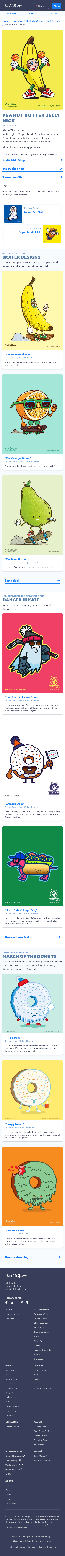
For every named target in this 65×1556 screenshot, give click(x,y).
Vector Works (40, 1327)
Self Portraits (53, 21)
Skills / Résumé (40, 1456)
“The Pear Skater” (16, 559)
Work (8, 1309)
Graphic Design (12, 1383)
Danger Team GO (17, 937)
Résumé (38, 1451)
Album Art (38, 1341)
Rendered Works (41, 1314)
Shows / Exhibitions (42, 1388)
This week (9, 1318)
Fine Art (38, 1365)
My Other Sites (13, 1451)
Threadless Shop (13, 177)
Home (5, 21)
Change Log (27, 1536)
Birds (36, 1383)
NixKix (8, 1474)
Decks (36, 1379)
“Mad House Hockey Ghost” (22, 697)
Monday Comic (40, 1426)
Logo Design (11, 1410)
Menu (57, 6)
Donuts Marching (17, 1257)
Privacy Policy (45, 1541)
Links (7, 1499)
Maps (36, 1336)
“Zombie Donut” (15, 1230)
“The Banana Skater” (18, 354)
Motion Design (12, 1406)
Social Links (31, 1541)
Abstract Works (41, 1374)
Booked (42, 5)
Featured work (12, 1314)
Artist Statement (41, 1370)
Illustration (11, 13)
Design (9, 1365)
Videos (8, 1490)
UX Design (10, 1370)
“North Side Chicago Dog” (21, 910)
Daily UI (9, 1392)
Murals (37, 1354)
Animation (11, 1422)
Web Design (10, 1397)
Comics (32, 13)
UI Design (9, 1374)
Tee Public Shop (13, 168)
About (54, 13)
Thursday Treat (40, 1440)
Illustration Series (34, 21)
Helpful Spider (40, 1435)
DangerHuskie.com (14, 1456)
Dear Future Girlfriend (43, 1431)
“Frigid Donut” (14, 1037)
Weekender (39, 1444)
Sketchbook (39, 1359)
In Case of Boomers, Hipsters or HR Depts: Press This (32, 1547)
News (7, 1485)
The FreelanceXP (12, 1465)
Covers (37, 1345)
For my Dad (10, 1503)
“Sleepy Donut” (14, 1124)
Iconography (11, 1388)
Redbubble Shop (13, 160)
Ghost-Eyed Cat (12, 1469)
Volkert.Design (11, 1460)
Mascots (9, 1415)
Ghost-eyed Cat (41, 1323)
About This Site (42, 1536)
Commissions (40, 1392)
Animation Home (13, 1426)
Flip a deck (12, 580)
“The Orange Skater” (18, 458)
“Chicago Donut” (15, 803)
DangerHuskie (40, 1318)
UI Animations (11, 1401)
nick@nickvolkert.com (17, 1288)
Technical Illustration (43, 1350)
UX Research (11, 1379)
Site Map (16, 1536)
